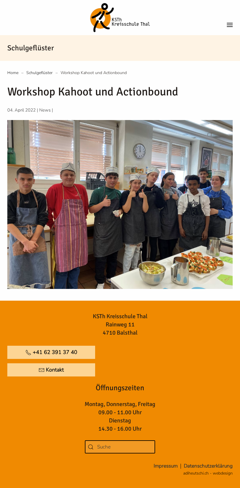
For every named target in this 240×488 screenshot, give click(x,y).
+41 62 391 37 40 (55, 352)
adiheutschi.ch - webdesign (208, 473)
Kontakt (55, 369)
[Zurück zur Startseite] (120, 17)
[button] (230, 17)
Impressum (166, 466)
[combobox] (120, 446)
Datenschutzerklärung (208, 466)
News (45, 110)
